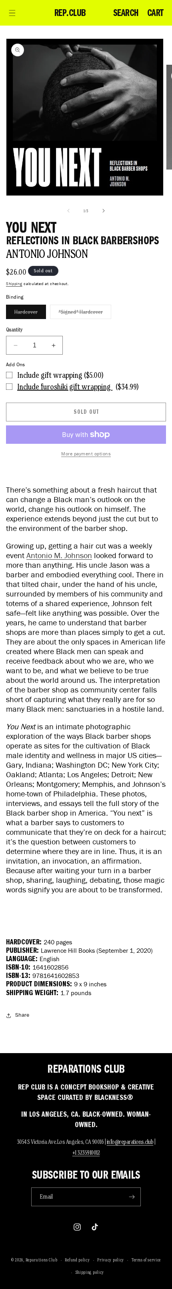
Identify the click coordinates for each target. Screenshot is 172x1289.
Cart (155, 12)
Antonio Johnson (47, 254)
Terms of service (146, 1259)
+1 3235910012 (86, 1152)
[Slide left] (68, 210)
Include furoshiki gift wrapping (64, 386)
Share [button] (22, 1015)
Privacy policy (110, 1259)
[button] (12, 13)
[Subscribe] (131, 1196)
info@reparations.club (130, 1141)
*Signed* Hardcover (84, 313)
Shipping (14, 283)
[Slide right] (103, 210)
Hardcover (30, 313)
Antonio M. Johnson (59, 555)
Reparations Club (42, 1259)
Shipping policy (90, 1272)
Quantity (14, 330)
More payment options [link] (86, 453)
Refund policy (77, 1259)
